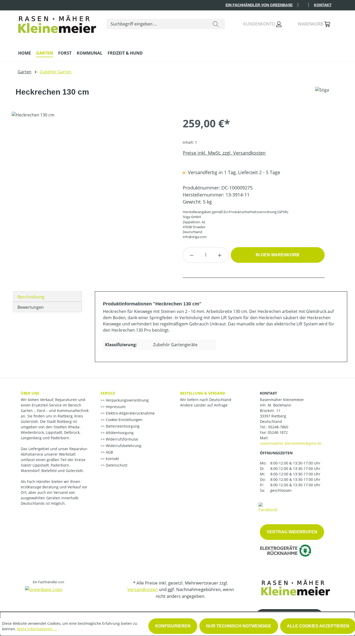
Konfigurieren (172, 626)
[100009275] (92, 168)
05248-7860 (278, 426)
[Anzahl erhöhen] (220, 255)
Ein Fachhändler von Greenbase (259, 5)
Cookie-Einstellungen (123, 419)
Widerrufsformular (122, 439)
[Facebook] (268, 507)
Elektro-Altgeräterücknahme (130, 413)
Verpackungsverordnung (127, 400)
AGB (109, 452)
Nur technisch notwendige (238, 626)
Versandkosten (142, 589)
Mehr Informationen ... (37, 628)
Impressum (115, 406)
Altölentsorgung (119, 432)
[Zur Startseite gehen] (57, 22)
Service (108, 393)
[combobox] (157, 24)
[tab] (47, 296)
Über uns (30, 393)
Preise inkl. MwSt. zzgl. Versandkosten (224, 153)
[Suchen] (215, 24)
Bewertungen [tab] (30, 307)
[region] (92, 168)
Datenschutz (116, 465)
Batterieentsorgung (122, 426)
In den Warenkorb (277, 255)
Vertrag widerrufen (292, 532)
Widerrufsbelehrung (123, 445)
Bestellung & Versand (202, 393)
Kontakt (323, 5)
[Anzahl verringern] (191, 255)
